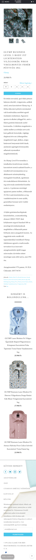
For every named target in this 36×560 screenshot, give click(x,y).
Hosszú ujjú (24, 279)
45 (27, 87)
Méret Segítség (25, 83)
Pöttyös (20, 282)
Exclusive (6, 279)
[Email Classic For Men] (20, 472)
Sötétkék (6, 284)
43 (16, 87)
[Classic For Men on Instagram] (15, 472)
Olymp (6, 72)
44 (22, 87)
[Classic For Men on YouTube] (10, 472)
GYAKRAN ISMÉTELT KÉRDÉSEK (17, 488)
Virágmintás (20, 284)
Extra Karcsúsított (13, 279)
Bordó (19, 277)
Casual (28, 277)
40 (6, 87)
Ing (7, 286)
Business (24, 277)
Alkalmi (11, 277)
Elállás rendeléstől (7, 557)
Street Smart (25, 282)
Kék (29, 279)
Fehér (19, 279)
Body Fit (15, 277)
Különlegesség (7, 282)
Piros (16, 282)
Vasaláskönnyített (12, 284)
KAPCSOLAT (9, 494)
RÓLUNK (7, 499)
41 (11, 87)
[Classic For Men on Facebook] (6, 472)
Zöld (25, 284)
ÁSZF (6, 483)
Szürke (30, 282)
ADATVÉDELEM (10, 478)
